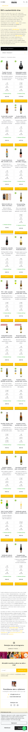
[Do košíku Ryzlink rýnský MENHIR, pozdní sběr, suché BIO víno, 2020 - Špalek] (7, 408)
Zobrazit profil (13, 648)
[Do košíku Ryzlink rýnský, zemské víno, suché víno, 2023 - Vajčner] (21, 452)
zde (19, 719)
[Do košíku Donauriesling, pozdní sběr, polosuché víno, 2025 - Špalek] (21, 232)
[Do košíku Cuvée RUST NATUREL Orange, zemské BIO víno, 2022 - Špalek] (21, 188)
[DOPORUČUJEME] (14, 53)
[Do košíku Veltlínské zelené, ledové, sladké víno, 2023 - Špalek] (21, 540)
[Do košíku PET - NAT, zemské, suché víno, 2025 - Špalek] (7, 320)
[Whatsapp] (17, 705)
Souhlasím (21, 728)
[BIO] (21, 65)
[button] (24, 728)
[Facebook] (11, 705)
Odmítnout (7, 727)
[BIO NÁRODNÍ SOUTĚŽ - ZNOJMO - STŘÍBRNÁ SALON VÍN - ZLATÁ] (21, 372)
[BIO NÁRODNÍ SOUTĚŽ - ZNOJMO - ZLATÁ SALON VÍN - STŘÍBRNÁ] (21, 109)
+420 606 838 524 (15, 697)
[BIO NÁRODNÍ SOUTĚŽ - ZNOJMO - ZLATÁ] (7, 372)
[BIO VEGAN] (21, 285)
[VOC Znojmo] (7, 416)
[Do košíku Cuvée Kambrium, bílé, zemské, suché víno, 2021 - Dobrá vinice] (7, 188)
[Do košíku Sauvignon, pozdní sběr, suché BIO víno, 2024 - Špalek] (21, 496)
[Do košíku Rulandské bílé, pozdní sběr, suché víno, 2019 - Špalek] (21, 320)
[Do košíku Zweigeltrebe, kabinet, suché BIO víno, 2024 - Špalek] (21, 583)
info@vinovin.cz (15, 694)
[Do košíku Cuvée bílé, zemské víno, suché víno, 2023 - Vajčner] (7, 144)
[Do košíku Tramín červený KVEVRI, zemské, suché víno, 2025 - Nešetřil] (7, 101)
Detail (7, 232)
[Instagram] (14, 705)
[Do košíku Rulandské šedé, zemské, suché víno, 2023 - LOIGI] (21, 364)
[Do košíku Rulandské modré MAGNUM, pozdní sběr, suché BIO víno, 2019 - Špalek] (21, 101)
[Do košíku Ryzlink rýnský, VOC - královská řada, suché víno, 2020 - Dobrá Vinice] (7, 452)
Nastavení (14, 723)
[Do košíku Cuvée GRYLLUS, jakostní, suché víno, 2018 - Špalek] (21, 144)
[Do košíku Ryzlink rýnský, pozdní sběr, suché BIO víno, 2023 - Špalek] (21, 408)
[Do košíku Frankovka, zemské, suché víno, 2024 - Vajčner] (7, 276)
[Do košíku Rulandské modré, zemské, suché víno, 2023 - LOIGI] (7, 364)
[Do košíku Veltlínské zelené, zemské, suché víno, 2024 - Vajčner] (7, 583)
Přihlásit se (22, 670)
